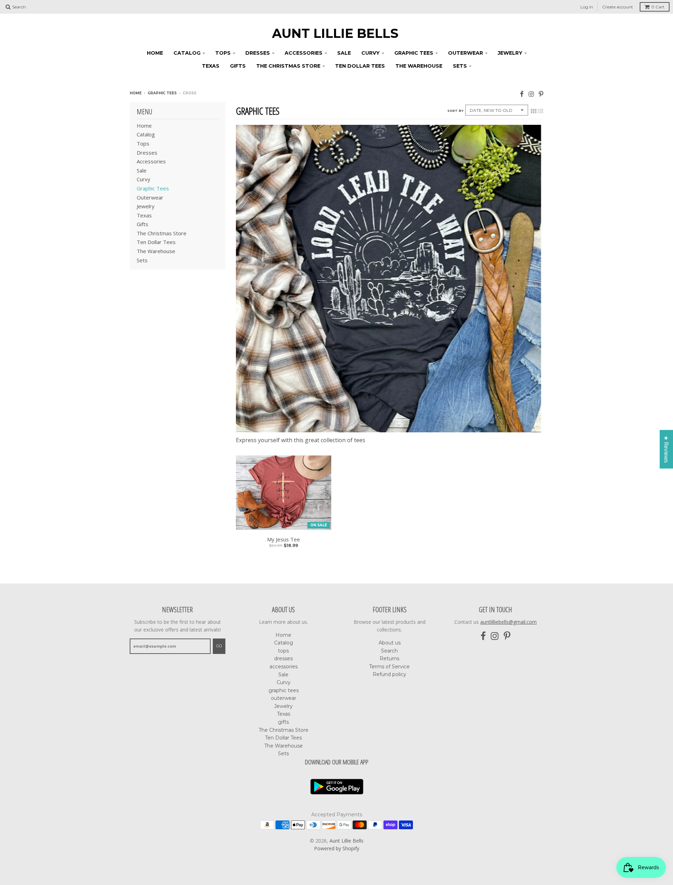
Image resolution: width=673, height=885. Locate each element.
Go (219, 645)
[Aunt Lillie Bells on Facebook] (522, 94)
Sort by (455, 111)
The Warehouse (418, 66)
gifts (238, 66)
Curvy (370, 53)
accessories (303, 53)
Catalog (187, 53)
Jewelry (510, 53)
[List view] (540, 111)
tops (223, 53)
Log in (586, 6)
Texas (210, 66)
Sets (460, 66)
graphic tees (413, 53)
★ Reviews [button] (666, 449)
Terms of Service (389, 666)
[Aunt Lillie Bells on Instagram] (531, 94)
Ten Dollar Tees (360, 66)
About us (390, 643)
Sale (344, 53)
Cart (658, 6)
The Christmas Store (288, 66)
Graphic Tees (162, 93)
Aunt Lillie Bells (335, 33)
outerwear (465, 53)
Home (155, 53)
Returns (389, 658)
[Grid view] (533, 111)
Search (389, 651)
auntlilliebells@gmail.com (508, 622)
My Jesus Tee (283, 539)
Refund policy (389, 674)
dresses (257, 53)
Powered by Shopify (336, 848)
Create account (617, 6)
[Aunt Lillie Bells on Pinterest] (541, 94)
